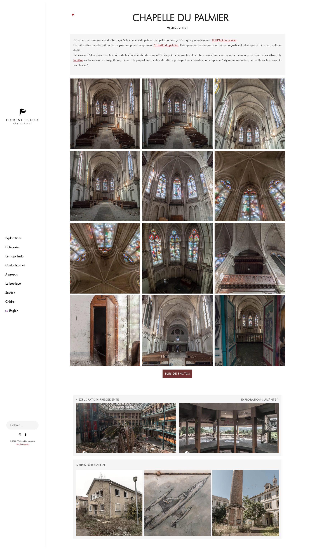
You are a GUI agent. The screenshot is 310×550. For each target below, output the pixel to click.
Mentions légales (22, 444)
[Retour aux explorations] (73, 14)
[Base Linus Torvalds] (109, 503)
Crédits (10, 301)
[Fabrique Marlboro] (245, 503)
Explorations (13, 238)
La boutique (13, 283)
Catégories (12, 247)
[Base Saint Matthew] (177, 503)
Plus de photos (177, 373)
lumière (78, 60)
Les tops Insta (14, 256)
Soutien (10, 292)
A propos (11, 274)
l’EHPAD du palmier (224, 40)
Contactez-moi (15, 265)
